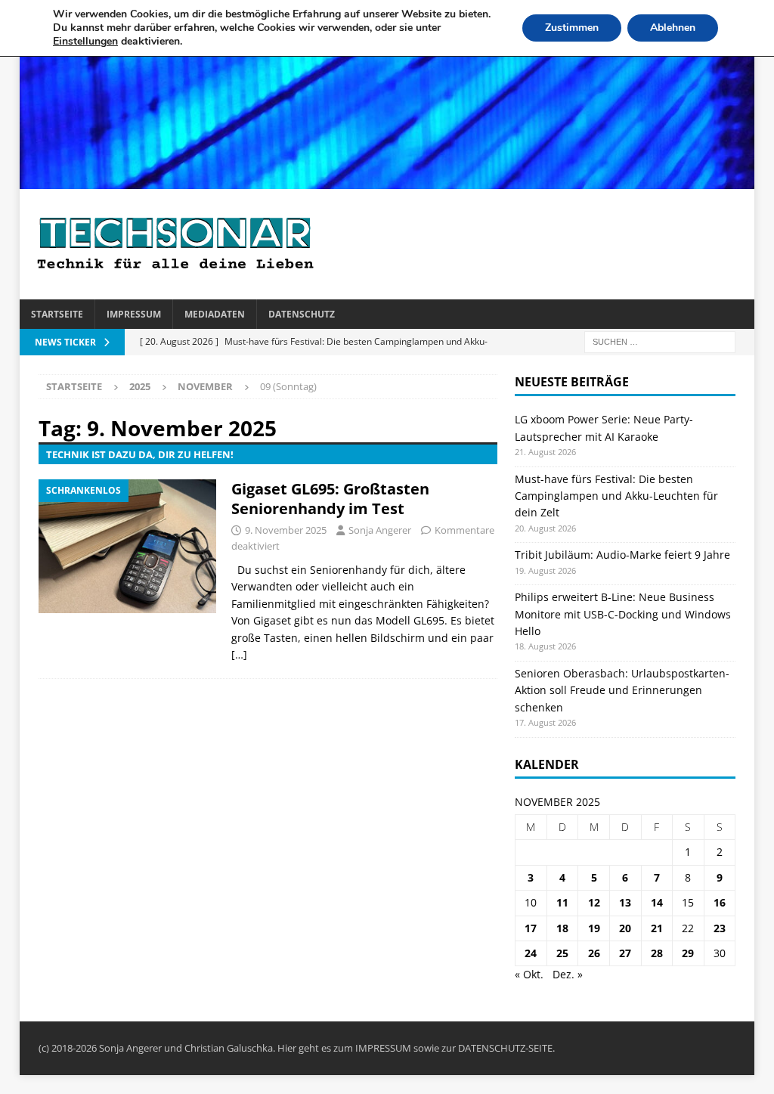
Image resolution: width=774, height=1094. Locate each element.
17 (531, 928)
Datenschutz (301, 314)
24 (531, 953)
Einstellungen (85, 41)
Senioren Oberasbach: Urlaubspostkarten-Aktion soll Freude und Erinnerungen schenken (622, 690)
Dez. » (568, 974)
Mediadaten (214, 314)
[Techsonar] (387, 180)
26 (594, 953)
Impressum (134, 314)
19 (594, 928)
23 (720, 928)
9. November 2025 (286, 530)
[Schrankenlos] (127, 546)
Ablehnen (672, 27)
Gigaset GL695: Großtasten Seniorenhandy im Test (330, 499)
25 (562, 953)
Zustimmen (572, 27)
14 (657, 902)
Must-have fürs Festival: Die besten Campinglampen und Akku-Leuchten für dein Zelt (616, 496)
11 (562, 902)
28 (657, 953)
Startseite (57, 314)
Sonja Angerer (379, 530)
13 (625, 902)
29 (688, 953)
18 (562, 928)
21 (657, 928)
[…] (239, 654)
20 (625, 928)
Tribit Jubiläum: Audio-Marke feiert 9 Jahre (622, 554)
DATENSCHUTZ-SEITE (505, 1048)
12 (594, 902)
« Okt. (529, 974)
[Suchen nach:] (659, 341)
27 (625, 953)
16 (720, 902)
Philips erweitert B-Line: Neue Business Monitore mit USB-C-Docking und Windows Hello (623, 614)
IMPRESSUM (383, 1048)
